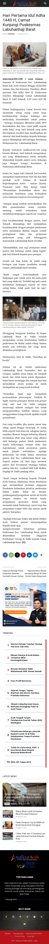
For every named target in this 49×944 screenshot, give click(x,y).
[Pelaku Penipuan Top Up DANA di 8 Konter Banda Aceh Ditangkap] (8, 825)
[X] (17, 555)
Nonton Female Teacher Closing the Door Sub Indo (26, 645)
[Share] (27, 917)
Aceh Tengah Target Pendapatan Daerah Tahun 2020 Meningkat (26, 720)
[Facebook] (5, 555)
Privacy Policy (20, 936)
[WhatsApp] (11, 555)
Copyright (30, 936)
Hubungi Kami (18, 933)
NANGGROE (7, 10)
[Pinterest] (23, 555)
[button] (4, 3)
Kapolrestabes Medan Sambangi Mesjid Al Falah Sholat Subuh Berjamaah (35, 573)
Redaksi (11, 34)
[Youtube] (24, 924)
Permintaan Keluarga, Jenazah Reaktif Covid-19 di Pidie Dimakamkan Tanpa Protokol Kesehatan (25, 735)
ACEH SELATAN (19, 10)
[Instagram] (13, 916)
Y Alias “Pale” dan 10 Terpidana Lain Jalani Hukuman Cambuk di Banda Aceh (30, 836)
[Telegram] (35, 555)
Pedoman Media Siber (34, 933)
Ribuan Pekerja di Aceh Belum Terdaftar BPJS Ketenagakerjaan (25, 657)
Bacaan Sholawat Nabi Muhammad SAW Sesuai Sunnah (26, 670)
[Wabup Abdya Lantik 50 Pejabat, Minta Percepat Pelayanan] (8, 814)
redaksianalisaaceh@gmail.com (31, 899)
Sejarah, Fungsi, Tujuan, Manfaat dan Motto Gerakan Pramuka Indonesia (25, 693)
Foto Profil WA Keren (21, 681)
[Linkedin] (29, 555)
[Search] (45, 3)
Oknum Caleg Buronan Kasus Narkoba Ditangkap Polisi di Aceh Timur (25, 706)
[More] (41, 555)
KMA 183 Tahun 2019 (21, 762)
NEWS (7, 804)
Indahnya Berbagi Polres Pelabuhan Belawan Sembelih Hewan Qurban (13, 573)
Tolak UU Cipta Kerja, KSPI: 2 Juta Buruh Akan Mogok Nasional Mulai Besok (25, 750)
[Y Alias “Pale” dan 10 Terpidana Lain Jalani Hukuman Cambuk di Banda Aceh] (8, 836)
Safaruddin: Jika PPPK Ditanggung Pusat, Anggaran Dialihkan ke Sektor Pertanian (22, 797)
